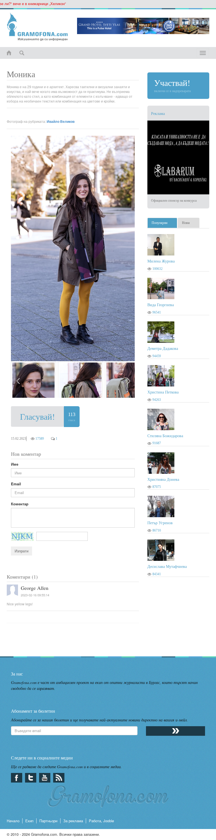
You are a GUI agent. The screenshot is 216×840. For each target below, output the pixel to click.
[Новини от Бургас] (38, 26)
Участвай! (172, 85)
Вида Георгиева (160, 304)
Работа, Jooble (101, 820)
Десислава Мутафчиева (167, 566)
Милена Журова (161, 261)
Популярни (159, 223)
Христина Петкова (163, 392)
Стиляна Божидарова (165, 435)
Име (14, 464)
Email (16, 483)
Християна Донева (163, 479)
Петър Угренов (160, 522)
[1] (33, 379)
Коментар (19, 503)
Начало (13, 820)
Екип (29, 820)
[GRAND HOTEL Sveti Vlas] (143, 26)
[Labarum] (178, 157)
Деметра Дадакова (162, 348)
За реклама (73, 820)
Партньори (48, 820)
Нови (186, 223)
